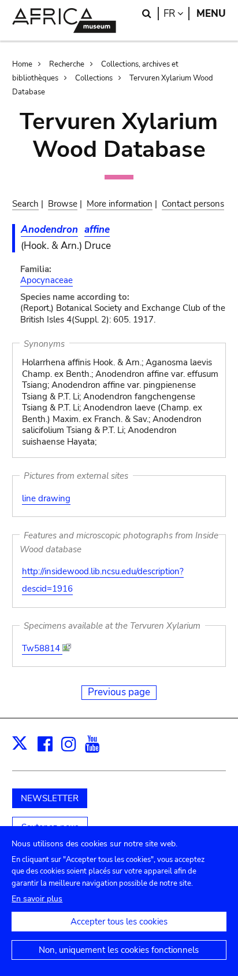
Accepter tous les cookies (119, 921)
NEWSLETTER (50, 798)
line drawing (46, 498)
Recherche (66, 64)
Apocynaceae (46, 280)
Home (22, 64)
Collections (94, 78)
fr (176, 13)
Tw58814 (42, 648)
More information (120, 204)
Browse (62, 204)
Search (25, 204)
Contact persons (193, 204)
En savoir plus (37, 898)
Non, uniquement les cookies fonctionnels (119, 950)
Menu (211, 13)
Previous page (119, 692)
